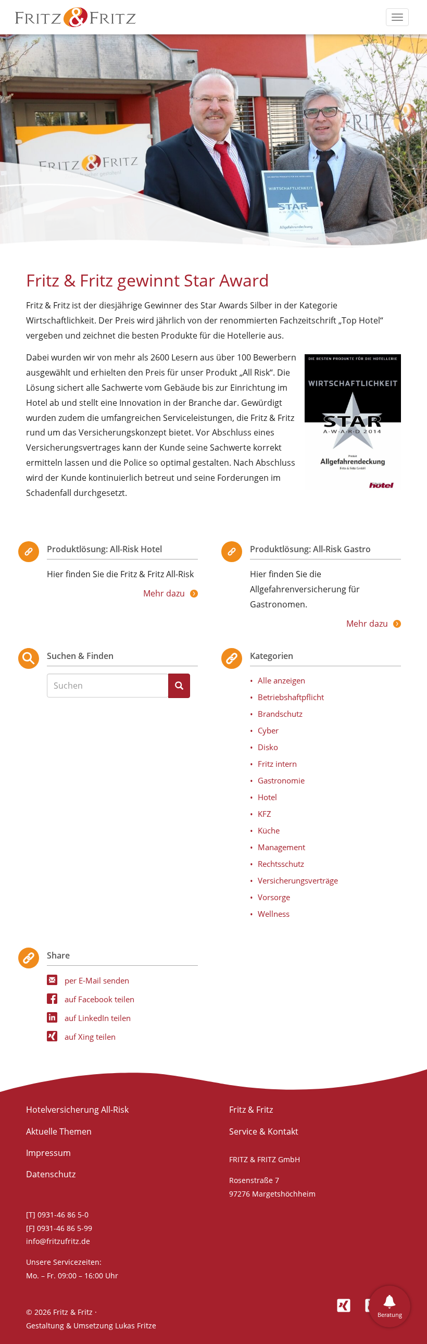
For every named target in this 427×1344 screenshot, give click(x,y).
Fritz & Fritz (251, 1109)
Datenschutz (51, 1174)
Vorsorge (274, 897)
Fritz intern (277, 763)
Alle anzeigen (281, 680)
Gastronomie (281, 780)
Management (281, 847)
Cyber (268, 730)
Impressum (48, 1153)
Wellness (274, 914)
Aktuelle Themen (59, 1131)
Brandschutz (280, 713)
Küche (269, 830)
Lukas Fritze (135, 1325)
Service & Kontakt (263, 1131)
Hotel (267, 797)
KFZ (264, 813)
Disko (268, 747)
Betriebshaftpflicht (291, 697)
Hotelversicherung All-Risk (77, 1109)
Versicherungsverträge (298, 880)
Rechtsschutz (281, 863)
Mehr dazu (164, 593)
